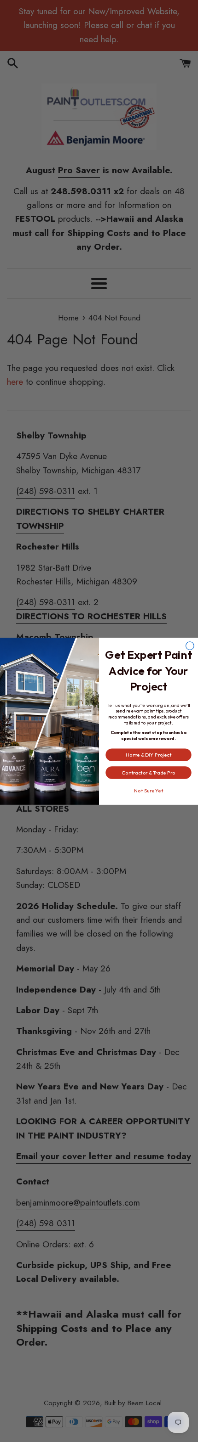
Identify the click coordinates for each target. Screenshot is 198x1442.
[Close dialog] (190, 645)
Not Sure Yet (148, 790)
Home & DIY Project (148, 755)
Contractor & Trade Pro (148, 772)
